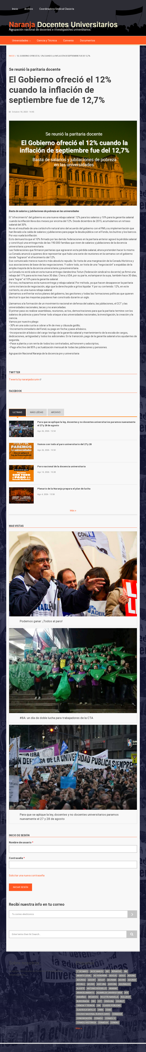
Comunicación (84, 1018)
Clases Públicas (112, 1005)
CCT (100, 1001)
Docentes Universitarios (63, 24)
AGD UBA (101, 984)
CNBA (100, 1010)
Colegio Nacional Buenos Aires (93, 1014)
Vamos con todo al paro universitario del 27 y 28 (64, 444)
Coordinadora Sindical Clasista (56, 8)
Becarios (93, 997)
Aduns (90, 984)
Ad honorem (100, 976)
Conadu (98, 1018)
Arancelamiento (85, 993)
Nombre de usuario (21, 842)
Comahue (117, 1014)
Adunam (111, 980)
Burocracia (83, 1001)
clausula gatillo (86, 1010)
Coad (108, 1010)
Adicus (113, 976)
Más (72, 510)
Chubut (120, 1001)
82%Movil (117, 971)
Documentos (87, 40)
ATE (126, 993)
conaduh (103, 1022)
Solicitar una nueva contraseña (27, 875)
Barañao (81, 997)
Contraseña (17, 858)
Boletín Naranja (109, 997)
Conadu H (110, 1018)
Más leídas (36, 412)
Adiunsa (81, 980)
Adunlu (81, 984)
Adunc (122, 980)
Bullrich (125, 997)
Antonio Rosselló (96, 988)
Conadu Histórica (86, 1022)
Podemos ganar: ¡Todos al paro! (41, 621)
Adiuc (122, 976)
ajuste (80, 988)
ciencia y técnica (85, 1005)
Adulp (101, 980)
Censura (108, 1001)
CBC (93, 1001)
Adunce (132, 980)
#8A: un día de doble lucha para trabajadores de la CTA (56, 718)
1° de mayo (82, 971)
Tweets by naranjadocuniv (25, 379)
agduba (112, 984)
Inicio (15, 8)
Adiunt (91, 980)
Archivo (28, 8)
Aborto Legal (84, 976)
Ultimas (19, 412)
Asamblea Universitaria (109, 993)
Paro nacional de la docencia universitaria (61, 466)
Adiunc (131, 976)
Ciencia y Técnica (47, 40)
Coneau (115, 1022)
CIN (98, 1005)
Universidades (20, 40)
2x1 (107, 971)
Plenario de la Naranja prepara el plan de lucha (63, 488)
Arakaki (113, 988)
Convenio (68, 40)
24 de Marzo (96, 971)
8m (125, 971)
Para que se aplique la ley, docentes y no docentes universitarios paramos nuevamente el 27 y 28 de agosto (86, 424)
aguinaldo (124, 984)
